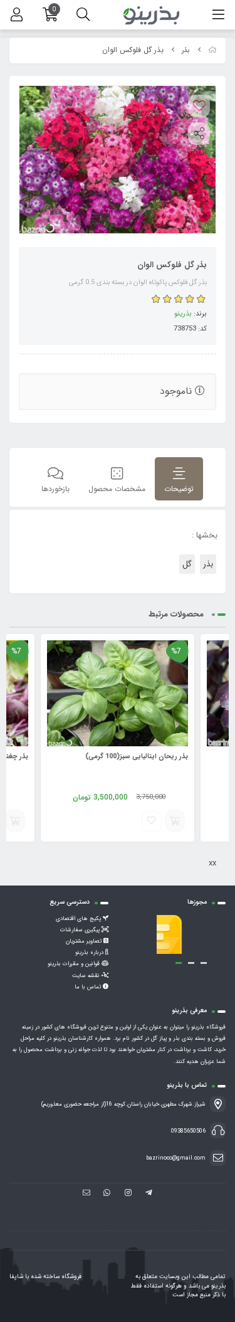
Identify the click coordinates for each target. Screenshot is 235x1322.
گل (187, 564)
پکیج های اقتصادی (79, 918)
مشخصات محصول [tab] (116, 489)
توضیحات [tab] (179, 489)
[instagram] (128, 1204)
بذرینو (183, 313)
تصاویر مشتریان (84, 941)
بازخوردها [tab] (55, 489)
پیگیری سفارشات (81, 930)
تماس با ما (89, 987)
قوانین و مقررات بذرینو (75, 964)
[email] (86, 1204)
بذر (186, 50)
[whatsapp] (107, 1204)
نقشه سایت (87, 975)
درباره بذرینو (90, 952)
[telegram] (149, 1204)
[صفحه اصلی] (212, 50)
